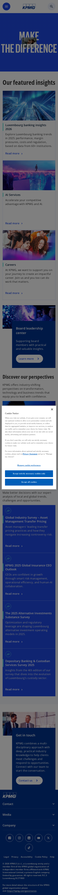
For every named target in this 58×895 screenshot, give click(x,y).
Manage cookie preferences (29, 465)
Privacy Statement (30, 454)
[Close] (52, 409)
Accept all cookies (29, 482)
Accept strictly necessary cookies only (29, 474)
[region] (29, 447)
